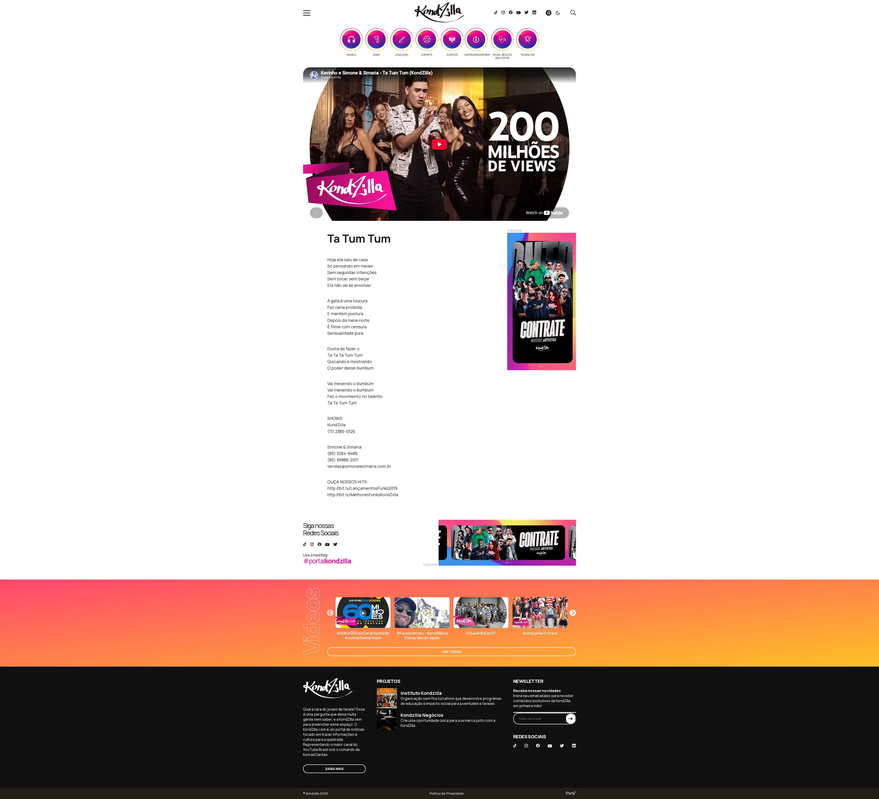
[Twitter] (526, 12)
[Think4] (570, 793)
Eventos (452, 54)
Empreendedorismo (477, 54)
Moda (376, 54)
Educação (401, 54)
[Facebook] (511, 12)
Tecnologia (527, 54)
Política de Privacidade (447, 793)
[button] (573, 613)
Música (351, 54)
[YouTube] (518, 12)
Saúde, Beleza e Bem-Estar (502, 56)
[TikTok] (495, 12)
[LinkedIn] (534, 12)
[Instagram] (503, 12)
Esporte (426, 54)
